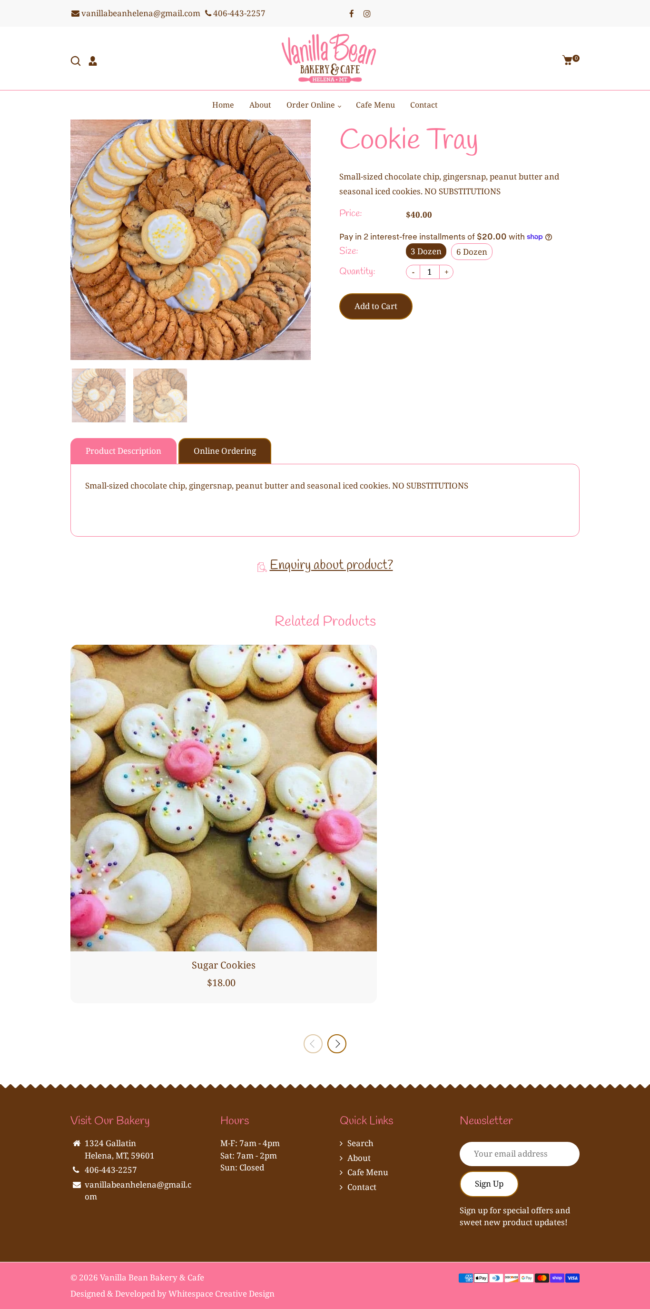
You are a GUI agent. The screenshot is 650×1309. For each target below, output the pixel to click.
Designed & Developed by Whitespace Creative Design (172, 1293)
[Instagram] (367, 13)
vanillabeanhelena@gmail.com (139, 13)
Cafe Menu (375, 105)
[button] (336, 1043)
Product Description (123, 450)
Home (223, 105)
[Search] (76, 62)
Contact (424, 105)
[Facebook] (352, 13)
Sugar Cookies (224, 965)
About (260, 105)
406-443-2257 (238, 13)
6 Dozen (471, 251)
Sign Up (489, 1183)
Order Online (311, 105)
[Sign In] (94, 62)
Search (360, 1143)
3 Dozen (426, 251)
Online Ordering (225, 450)
